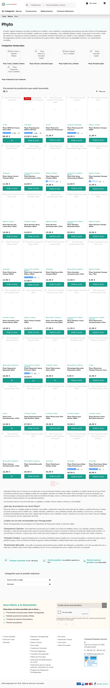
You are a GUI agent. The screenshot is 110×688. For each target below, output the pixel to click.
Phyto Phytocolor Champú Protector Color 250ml (98, 370)
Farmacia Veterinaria (65, 11)
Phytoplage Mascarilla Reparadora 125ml (75, 369)
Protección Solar (9, 639)
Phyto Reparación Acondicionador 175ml (97, 321)
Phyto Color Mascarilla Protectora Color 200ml (54, 321)
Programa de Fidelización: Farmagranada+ (39, 671)
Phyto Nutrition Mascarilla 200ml (73, 225)
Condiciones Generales (38, 648)
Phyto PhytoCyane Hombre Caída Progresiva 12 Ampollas (54, 466)
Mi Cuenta (61, 636)
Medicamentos (47, 11)
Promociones (31, 11)
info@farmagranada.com (95, 654)
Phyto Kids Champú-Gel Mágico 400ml (33, 273)
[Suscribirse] (104, 605)
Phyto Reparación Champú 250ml (52, 177)
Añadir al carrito (33, 140)
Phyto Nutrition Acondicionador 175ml (32, 177)
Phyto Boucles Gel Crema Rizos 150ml (10, 225)
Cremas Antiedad (9, 636)
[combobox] (37, 5)
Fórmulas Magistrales (38, 651)
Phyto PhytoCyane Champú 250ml (9, 273)
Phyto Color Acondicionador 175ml (11, 417)
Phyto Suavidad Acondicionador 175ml (75, 273)
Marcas (19, 11)
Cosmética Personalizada (39, 654)
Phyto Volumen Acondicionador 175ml (11, 465)
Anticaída (6, 642)
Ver (12, 140)
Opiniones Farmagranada (39, 636)
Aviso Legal (34, 645)
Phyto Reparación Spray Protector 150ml (33, 369)
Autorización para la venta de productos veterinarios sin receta (41, 666)
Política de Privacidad (38, 657)
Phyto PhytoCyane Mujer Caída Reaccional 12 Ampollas (98, 466)
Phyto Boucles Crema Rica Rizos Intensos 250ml (97, 418)
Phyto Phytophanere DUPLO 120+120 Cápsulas (31, 129)
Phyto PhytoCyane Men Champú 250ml (54, 273)
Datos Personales (64, 645)
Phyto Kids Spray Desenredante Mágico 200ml (75, 178)
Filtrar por (101, 91)
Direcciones (62, 642)
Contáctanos (34, 639)
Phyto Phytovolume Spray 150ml (53, 369)
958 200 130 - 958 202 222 (96, 650)
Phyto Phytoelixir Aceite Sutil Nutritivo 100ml (33, 417)
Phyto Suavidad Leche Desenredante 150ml (11, 321)
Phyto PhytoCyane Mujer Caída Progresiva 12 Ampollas (76, 466)
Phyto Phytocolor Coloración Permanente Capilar (54, 129)
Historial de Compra (65, 639)
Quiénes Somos (36, 642)
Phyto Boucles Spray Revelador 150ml (32, 225)
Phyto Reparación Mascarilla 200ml (9, 369)
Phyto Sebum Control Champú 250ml (10, 177)
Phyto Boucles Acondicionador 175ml (54, 225)
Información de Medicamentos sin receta (41, 661)
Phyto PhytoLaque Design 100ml (74, 417)
